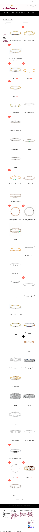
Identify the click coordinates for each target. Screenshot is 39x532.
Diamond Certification (23, 515)
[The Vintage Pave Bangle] (15, 282)
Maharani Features (30, 514)
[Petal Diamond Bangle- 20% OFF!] (29, 33)
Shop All (25, 12)
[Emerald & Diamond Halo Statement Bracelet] (15, 229)
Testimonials (30, 515)
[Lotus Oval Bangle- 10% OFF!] (29, 468)
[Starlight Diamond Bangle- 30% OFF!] (29, 69)
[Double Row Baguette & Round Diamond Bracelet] (15, 359)
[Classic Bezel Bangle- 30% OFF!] (15, 87)
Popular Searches (4, 38)
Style (3, 26)
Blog (20, 512)
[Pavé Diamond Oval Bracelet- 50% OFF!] (15, 486)
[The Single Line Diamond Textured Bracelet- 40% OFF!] (29, 286)
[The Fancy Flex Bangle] (15, 266)
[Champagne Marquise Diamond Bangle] (15, 307)
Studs (3, 39)
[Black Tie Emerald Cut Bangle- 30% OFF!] (15, 450)
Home (22, 12)
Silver (3, 35)
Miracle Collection (5, 41)
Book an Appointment (31, 516)
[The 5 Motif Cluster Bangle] (29, 248)
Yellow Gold (4, 33)
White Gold (4, 32)
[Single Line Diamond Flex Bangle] (29, 105)
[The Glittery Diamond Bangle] (29, 433)
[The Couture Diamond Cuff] (15, 396)
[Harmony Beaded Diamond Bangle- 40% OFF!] (15, 51)
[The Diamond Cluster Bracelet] (29, 396)
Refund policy (13, 518)
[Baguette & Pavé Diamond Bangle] (15, 194)
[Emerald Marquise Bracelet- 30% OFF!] (15, 176)
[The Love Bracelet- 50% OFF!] (15, 468)
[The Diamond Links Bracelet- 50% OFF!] (29, 211)
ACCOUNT (30, 1)
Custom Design (13, 513)
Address (4, 516)
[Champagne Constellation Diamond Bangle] (15, 324)
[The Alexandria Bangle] (15, 433)
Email (3, 512)
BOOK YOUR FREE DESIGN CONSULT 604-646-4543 (12, 12)
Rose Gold (4, 34)
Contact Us (29, 517)
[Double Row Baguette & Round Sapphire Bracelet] (29, 360)
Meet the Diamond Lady (23, 513)
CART (34, 3)
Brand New (33, 12)
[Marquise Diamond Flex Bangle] (15, 248)
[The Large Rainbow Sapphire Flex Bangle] (29, 324)
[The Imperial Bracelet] (29, 342)
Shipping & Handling (14, 514)
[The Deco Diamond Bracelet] (15, 158)
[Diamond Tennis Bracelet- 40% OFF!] (15, 123)
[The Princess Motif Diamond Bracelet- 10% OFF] (15, 414)
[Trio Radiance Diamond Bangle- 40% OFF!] (15, 69)
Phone (4, 514)
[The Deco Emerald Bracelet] (29, 140)
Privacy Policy (13, 519)
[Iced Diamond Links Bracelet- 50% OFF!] (15, 211)
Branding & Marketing (31, 522)
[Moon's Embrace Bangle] (15, 105)
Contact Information (14, 516)
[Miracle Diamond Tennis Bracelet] (15, 140)
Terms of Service (13, 517)
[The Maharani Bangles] (15, 379)
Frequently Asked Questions (15, 515)
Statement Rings (5, 44)
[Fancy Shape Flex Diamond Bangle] (29, 176)
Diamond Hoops (5, 40)
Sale (29, 12)
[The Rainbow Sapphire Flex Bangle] (15, 33)
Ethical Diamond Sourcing (23, 516)
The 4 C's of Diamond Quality (24, 514)
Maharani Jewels (30, 512)
